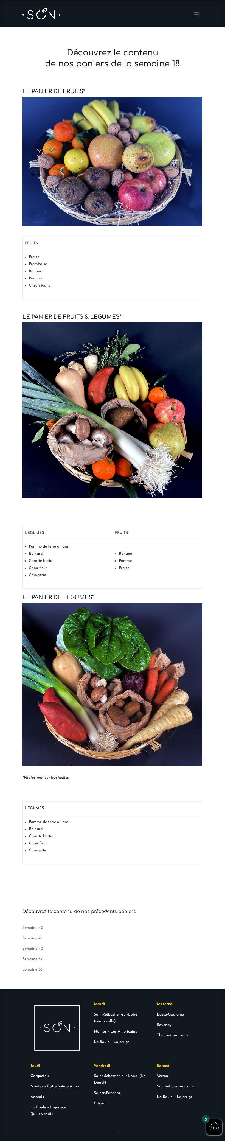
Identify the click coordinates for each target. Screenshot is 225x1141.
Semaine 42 (32, 928)
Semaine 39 (32, 959)
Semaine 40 (32, 949)
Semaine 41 (32, 938)
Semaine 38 (32, 970)
